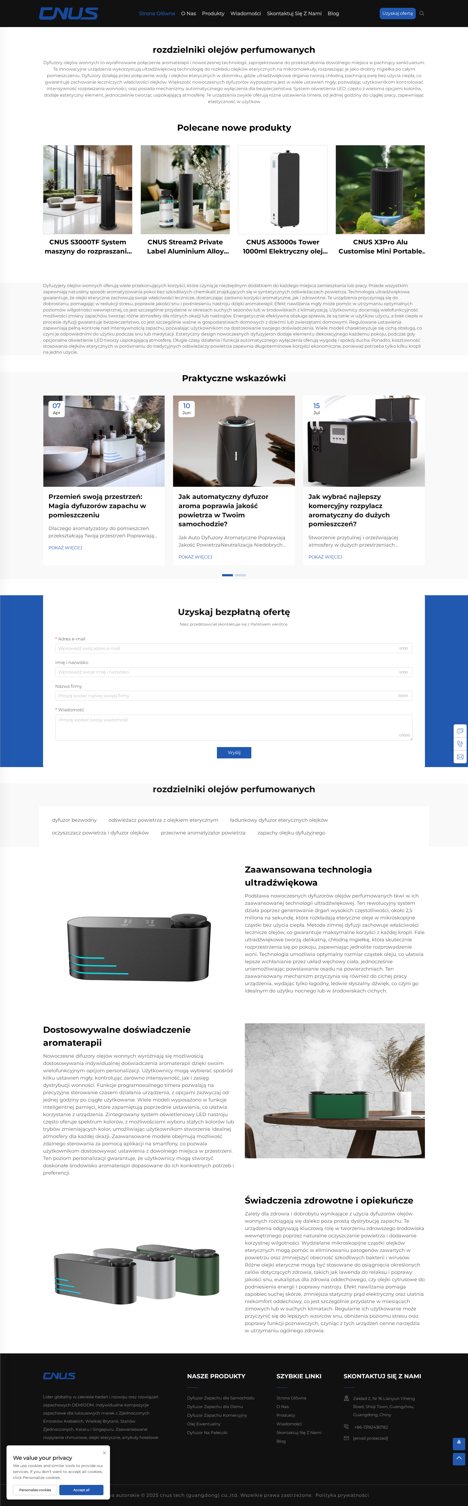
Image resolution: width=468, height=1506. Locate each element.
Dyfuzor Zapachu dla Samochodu (221, 1397)
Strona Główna (157, 14)
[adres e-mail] (460, 756)
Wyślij (234, 752)
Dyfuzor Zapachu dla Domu (215, 1406)
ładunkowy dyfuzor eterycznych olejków (279, 820)
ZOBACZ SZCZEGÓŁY (87, 189)
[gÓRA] (459, 1459)
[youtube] (459, 1444)
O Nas (188, 14)
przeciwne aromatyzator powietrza (203, 833)
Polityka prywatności (342, 1495)
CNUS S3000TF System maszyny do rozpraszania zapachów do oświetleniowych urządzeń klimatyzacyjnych (88, 247)
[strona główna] (68, 13)
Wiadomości (245, 14)
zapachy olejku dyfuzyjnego (291, 833)
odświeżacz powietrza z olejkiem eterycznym (163, 820)
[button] (227, 575)
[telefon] (460, 743)
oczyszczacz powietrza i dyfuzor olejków (100, 833)
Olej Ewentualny (203, 1423)
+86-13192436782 (370, 1427)
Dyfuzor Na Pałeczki (207, 1432)
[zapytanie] (460, 730)
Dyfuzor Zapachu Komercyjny (217, 1415)
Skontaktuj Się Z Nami (294, 14)
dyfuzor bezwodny (74, 820)
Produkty (213, 14)
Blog (333, 14)
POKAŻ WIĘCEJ (65, 547)
